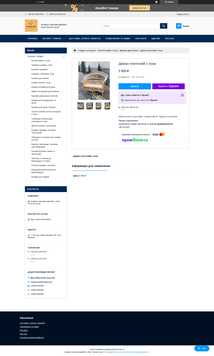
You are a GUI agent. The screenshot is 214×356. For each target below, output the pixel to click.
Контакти (140, 38)
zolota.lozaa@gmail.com (41, 282)
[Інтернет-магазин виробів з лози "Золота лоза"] (31, 31)
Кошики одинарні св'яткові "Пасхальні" (43, 131)
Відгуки (156, 38)
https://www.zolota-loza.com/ (42, 278)
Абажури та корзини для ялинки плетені (46, 138)
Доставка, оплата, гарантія (84, 38)
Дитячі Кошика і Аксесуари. (43, 126)
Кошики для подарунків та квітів (43, 101)
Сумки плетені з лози (41, 83)
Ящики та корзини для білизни (45, 91)
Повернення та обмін (118, 38)
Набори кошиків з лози (41, 65)
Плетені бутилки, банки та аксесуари (43, 152)
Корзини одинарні (39, 69)
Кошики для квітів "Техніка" (43, 107)
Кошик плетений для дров (43, 87)
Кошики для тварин (40, 177)
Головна (32, 38)
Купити (135, 86)
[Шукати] (163, 26)
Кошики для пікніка (40, 78)
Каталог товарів (52, 38)
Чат (204, 348)
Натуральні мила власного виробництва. (43, 171)
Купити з (163, 86)
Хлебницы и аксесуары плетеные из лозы (42, 120)
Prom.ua (120, 349)
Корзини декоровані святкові (44, 96)
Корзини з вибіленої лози (42, 74)
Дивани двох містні (129, 50)
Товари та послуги (86, 50)
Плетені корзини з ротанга (43, 165)
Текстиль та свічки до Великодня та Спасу (41, 159)
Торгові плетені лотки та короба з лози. (46, 113)
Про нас (169, 38)
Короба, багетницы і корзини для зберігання (44, 145)
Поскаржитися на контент (115, 352)
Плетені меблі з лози (108, 50)
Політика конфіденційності (32, 337)
